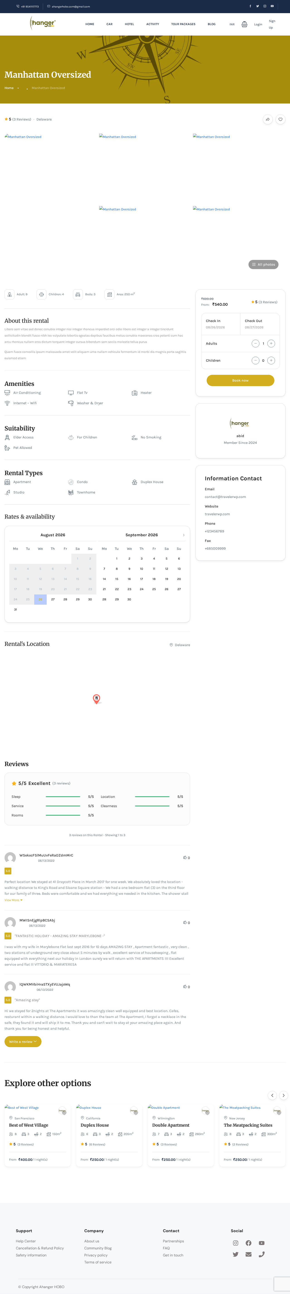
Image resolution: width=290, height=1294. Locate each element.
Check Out (253, 321)
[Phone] (261, 1254)
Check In (213, 321)
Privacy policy (96, 1255)
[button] (244, 24)
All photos (266, 264)
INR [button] (232, 24)
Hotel (129, 24)
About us (91, 1241)
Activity (152, 24)
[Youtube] (261, 1243)
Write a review (21, 1041)
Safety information (31, 1255)
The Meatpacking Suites (248, 1125)
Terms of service (97, 1262)
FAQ (166, 1248)
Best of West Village (28, 1125)
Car (109, 24)
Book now (240, 380)
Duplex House (95, 1125)
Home (89, 24)
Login (258, 24)
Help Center (26, 1241)
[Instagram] (235, 1243)
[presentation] (272, 1095)
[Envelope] (248, 1254)
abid (240, 436)
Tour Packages (183, 24)
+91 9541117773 (30, 6)
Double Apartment (170, 1125)
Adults (211, 343)
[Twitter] (235, 1254)
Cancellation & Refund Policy (40, 1248)
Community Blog (98, 1248)
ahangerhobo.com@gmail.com (71, 6)
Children (213, 360)
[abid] (62, 1110)
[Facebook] (248, 1243)
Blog (211, 24)
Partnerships (173, 1241)
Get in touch (173, 1255)
